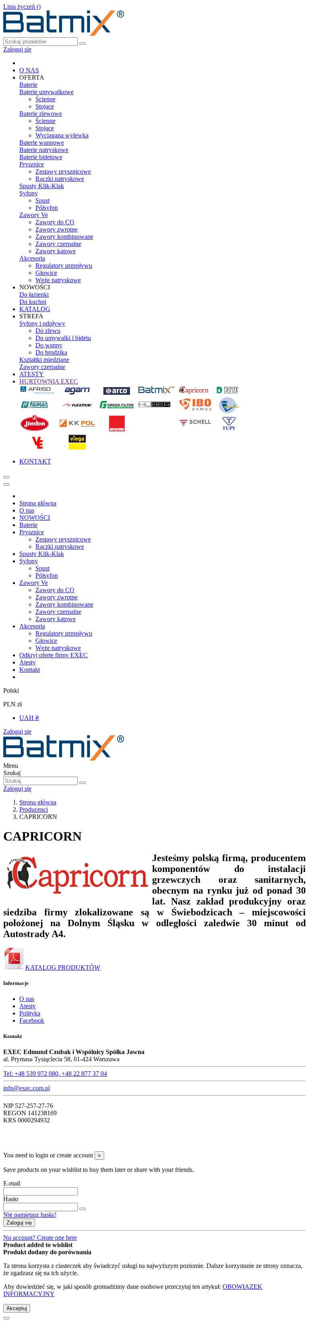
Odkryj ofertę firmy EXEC (53, 655)
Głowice (46, 272)
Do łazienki (34, 294)
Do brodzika (51, 352)
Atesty (27, 662)
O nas (26, 510)
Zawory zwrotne (56, 229)
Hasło (10, 1199)
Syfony (28, 193)
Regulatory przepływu (63, 265)
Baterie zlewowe (40, 113)
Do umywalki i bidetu (63, 337)
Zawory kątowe (55, 251)
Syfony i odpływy (42, 323)
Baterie (28, 84)
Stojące (44, 106)
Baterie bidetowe (40, 157)
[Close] (6, 484)
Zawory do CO (54, 222)
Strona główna (37, 503)
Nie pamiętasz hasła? (29, 1214)
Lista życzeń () (22, 6)
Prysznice (31, 164)
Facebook (31, 1020)
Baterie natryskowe (43, 149)
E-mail (11, 1183)
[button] (31, 77)
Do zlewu (47, 330)
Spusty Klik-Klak (41, 186)
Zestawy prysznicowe (63, 171)
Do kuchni (32, 301)
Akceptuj (16, 1308)
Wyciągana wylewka (62, 135)
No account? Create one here (40, 1237)
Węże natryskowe (58, 280)
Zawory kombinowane (64, 236)
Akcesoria (32, 258)
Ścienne (45, 99)
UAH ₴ (29, 717)
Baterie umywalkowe (46, 91)
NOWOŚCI (34, 517)
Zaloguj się (17, 731)
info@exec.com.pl (26, 1088)
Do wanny (48, 345)
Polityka (29, 1013)
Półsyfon (46, 207)
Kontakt (29, 669)
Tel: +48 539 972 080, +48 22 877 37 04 (55, 1073)
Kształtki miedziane (44, 359)
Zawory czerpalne (58, 243)
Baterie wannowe (41, 142)
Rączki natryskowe (59, 178)
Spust (42, 200)
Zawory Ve (33, 214)
